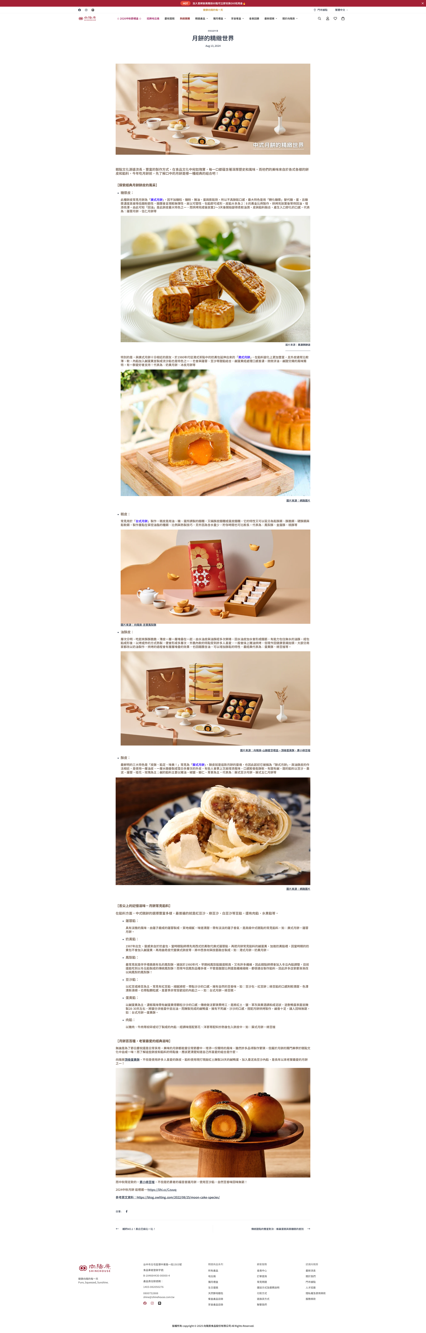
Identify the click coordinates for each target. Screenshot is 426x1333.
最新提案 (269, 18)
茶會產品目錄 (215, 1304)
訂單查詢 (262, 1276)
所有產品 (213, 1270)
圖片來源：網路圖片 (298, 500)
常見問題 (262, 1282)
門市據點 (311, 1282)
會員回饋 (254, 18)
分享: (118, 1211)
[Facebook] (79, 10)
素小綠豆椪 (147, 1182)
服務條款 (311, 1299)
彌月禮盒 (218, 18)
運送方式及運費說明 (268, 1287)
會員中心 (262, 1270)
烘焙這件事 (213, 30)
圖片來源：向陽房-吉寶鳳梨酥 (138, 625)
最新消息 (311, 1270)
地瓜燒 (212, 1276)
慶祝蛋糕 (170, 18)
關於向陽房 (288, 18)
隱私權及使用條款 (316, 1293)
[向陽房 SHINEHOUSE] (87, 18)
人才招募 (311, 1287)
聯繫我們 (262, 1304)
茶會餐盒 (236, 18)
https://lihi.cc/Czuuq (162, 1189)
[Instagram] (86, 10)
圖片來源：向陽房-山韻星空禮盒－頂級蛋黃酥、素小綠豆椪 (275, 750)
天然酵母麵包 (215, 1293)
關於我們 (311, 1276)
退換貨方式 (263, 1299)
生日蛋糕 (213, 1287)
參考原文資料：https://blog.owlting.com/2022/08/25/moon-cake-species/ (168, 1197)
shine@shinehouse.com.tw (158, 1297)
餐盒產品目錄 (215, 1299)
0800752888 (150, 1293)
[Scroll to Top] (419, 1315)
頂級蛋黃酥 (132, 1059)
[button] (343, 18)
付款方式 (262, 1293)
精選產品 (200, 18)
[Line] (93, 10)
